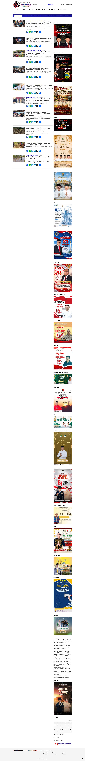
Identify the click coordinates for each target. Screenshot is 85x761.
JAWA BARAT (35, 20)
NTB (40, 37)
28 (54, 734)
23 (60, 732)
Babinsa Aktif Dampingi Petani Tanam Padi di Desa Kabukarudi (38, 157)
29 (57, 734)
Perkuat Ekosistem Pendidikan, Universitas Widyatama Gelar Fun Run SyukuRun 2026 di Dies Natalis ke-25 (62, 660)
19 (68, 729)
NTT (33, 127)
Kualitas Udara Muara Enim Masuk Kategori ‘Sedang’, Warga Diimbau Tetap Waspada (62, 672)
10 (62, 727)
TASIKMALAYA (40, 20)
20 (70, 729)
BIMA (34, 97)
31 (62, 734)
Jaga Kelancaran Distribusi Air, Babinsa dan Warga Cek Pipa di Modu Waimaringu (38, 144)
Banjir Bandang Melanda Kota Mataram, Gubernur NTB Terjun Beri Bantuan (39, 39)
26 (68, 732)
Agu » (57, 737)
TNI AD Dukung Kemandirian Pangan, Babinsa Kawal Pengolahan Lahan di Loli (38, 129)
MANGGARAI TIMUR (36, 37)
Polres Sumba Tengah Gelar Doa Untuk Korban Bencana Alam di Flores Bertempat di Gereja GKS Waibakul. (62, 651)
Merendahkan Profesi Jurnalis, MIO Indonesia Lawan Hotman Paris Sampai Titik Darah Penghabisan (35, 15)
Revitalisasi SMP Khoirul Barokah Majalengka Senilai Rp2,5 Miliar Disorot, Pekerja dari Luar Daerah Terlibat (62, 641)
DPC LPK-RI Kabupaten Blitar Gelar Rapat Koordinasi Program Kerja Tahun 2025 (37, 68)
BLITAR (34, 66)
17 (62, 729)
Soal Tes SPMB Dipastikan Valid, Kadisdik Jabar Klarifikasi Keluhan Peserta (39, 85)
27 (70, 732)
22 (57, 732)
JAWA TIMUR (38, 66)
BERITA (31, 20)
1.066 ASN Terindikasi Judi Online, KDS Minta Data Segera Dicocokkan (63, 644)
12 (68, 727)
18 (65, 729)
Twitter (55, 752)
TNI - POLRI (39, 97)
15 (57, 729)
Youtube (55, 754)
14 (54, 729)
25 (65, 732)
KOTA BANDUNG (40, 83)
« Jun (55, 737)
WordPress (65, 752)
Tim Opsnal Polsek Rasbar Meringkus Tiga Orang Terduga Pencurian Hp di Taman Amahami (39, 99)
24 (62, 732)
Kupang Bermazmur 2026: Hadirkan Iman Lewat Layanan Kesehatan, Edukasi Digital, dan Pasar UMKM (62, 669)
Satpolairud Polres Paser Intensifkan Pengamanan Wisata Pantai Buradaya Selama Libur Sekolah (38, 113)
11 (65, 727)
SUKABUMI (39, 50)
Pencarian (51, 4)
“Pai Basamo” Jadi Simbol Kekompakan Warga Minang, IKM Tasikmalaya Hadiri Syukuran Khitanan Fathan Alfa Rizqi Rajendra (38, 23)
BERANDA (28, 20)
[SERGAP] (22, 4)
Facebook (46, 752)
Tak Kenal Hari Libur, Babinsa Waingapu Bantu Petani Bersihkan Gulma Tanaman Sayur (63, 663)
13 (70, 727)
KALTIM (34, 110)
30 (60, 734)
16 (60, 729)
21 (54, 732)
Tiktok (64, 754)
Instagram (46, 754)
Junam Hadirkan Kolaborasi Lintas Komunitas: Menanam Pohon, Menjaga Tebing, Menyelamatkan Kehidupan (38, 53)
